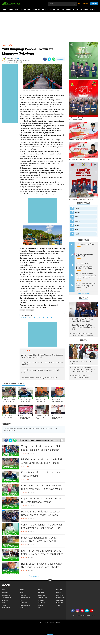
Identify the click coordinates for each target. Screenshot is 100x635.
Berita (17, 9)
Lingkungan (84, 9)
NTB (63, 9)
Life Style (41, 595)
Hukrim (68, 9)
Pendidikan (41, 602)
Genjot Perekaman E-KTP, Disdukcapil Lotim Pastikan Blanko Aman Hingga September (41, 528)
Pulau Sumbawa (25, 605)
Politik (75, 9)
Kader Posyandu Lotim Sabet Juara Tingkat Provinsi (40, 474)
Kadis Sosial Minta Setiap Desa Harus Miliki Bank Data (39, 318)
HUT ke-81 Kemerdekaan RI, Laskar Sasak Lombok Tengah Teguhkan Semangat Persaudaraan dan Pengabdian (40, 515)
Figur (76, 229)
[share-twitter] (49, 59)
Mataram (5, 600)
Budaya (77, 217)
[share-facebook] (45, 59)
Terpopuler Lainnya (83, 293)
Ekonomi (92, 9)
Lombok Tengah (25, 597)
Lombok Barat (54, 9)
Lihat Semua (33, 576)
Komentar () (60, 59)
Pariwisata (36, 9)
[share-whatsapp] (53, 59)
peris (22, 608)
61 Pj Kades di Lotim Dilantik (85, 244)
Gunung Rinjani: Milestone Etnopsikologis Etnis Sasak (81, 377)
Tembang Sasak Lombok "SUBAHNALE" (84, 255)
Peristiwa (45, 9)
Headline (77, 234)
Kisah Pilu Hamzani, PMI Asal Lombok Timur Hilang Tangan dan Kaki (83, 327)
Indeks (11, 9)
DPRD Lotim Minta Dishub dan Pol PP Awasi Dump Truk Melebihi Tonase (41, 461)
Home (4, 9)
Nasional (41, 600)
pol (39, 608)
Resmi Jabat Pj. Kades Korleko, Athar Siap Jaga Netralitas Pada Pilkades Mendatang (41, 567)
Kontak (93, 615)
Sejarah (77, 225)
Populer (94, 3)
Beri (3, 590)
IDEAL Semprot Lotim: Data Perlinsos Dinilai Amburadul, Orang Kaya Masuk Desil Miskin (41, 489)
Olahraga (59, 600)
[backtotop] (50, 581)
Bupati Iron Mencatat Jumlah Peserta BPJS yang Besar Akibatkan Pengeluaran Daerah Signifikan (41, 502)
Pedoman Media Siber (83, 615)
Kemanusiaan (6, 595)
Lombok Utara (60, 597)
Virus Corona (6, 608)
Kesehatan (23, 595)
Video (58, 605)
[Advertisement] (50, 27)
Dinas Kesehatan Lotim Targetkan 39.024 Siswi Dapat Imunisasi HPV (40, 539)
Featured (77, 221)
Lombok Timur (25, 9)
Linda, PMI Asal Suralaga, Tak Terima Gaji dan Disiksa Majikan (83, 334)
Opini (3, 602)
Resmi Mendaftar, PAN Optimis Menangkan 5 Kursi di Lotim (82, 320)
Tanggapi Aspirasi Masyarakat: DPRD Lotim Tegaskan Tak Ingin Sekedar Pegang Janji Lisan (41, 450)
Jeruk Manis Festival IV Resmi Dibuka (82, 362)
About (73, 615)
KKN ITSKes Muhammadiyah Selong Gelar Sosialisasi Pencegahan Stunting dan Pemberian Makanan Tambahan (42, 554)
